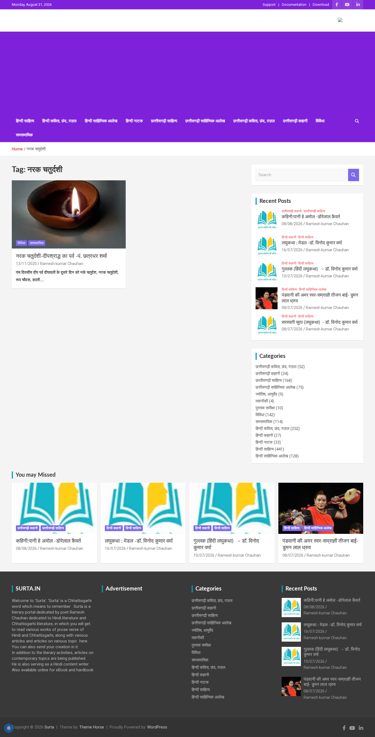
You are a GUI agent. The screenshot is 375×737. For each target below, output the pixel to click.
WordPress (157, 727)
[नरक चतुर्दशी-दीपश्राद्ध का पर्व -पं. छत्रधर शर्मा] (69, 214)
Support (269, 4)
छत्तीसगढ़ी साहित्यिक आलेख (205, 120)
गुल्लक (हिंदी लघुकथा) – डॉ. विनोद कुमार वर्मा (320, 269)
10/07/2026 (292, 276)
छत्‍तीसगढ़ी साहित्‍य (164, 120)
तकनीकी (262, 401)
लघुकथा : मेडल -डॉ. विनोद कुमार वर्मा (312, 243)
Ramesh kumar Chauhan (61, 263)
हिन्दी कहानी (289, 237)
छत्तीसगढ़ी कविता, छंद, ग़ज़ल (254, 120)
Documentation (294, 4)
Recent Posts (275, 201)
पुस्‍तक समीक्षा (265, 407)
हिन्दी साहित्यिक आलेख (101, 120)
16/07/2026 (292, 250)
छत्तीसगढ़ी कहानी (295, 120)
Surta (49, 727)
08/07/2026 (292, 307)
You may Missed (35, 475)
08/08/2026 (292, 224)
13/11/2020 (26, 263)
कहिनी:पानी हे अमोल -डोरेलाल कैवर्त (311, 216)
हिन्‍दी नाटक (134, 120)
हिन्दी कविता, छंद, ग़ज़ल (59, 120)
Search (353, 175)
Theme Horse (91, 727)
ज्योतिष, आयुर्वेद (266, 394)
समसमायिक (24, 135)
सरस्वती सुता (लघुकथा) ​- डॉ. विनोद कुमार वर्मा (320, 322)
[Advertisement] (187, 72)
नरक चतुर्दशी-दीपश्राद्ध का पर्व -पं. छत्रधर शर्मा (61, 256)
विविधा (320, 120)
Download (321, 4)
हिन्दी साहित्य (25, 120)
